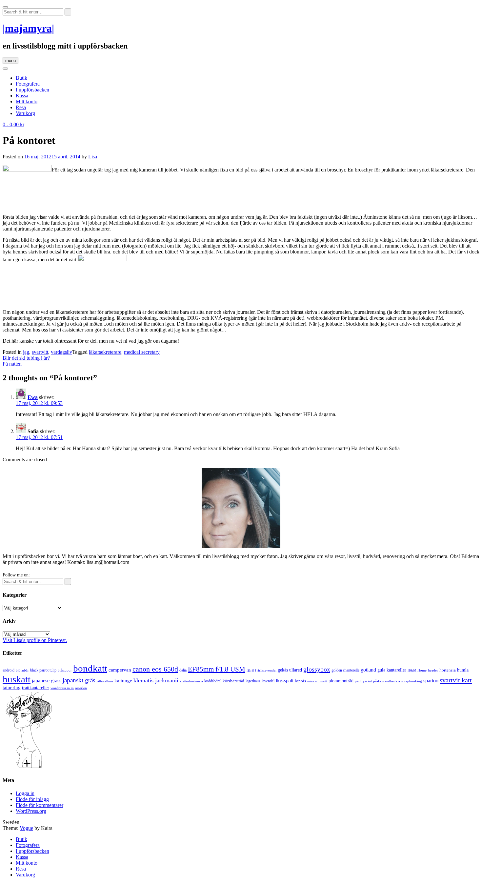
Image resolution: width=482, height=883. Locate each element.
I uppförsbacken (32, 89)
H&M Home (417, 670)
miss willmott (317, 681)
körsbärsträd (233, 680)
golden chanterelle (345, 670)
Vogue (26, 828)
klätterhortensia (191, 681)
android (8, 670)
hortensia (447, 670)
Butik (21, 78)
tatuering (12, 687)
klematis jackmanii (155, 680)
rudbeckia (392, 681)
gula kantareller (391, 670)
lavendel (268, 681)
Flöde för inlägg (32, 799)
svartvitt (40, 352)
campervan (120, 669)
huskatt (16, 679)
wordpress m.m (62, 688)
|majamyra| (28, 28)
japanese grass (46, 680)
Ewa (33, 397)
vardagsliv (61, 352)
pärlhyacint (363, 681)
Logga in (25, 793)
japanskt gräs (79, 680)
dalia (183, 670)
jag (26, 352)
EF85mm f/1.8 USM (216, 669)
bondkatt (90, 668)
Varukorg (25, 113)
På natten (12, 364)
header (433, 670)
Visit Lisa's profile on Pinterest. (35, 640)
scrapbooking (411, 681)
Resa (21, 107)
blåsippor (65, 670)
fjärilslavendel (265, 670)
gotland (368, 669)
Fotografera (28, 84)
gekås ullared (290, 670)
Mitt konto (26, 101)
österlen (81, 688)
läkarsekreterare (105, 352)
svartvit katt (456, 680)
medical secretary (142, 352)
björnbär (22, 670)
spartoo (430, 680)
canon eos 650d (155, 669)
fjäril (250, 670)
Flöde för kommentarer (39, 805)
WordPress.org (31, 811)
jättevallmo (104, 681)
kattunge (123, 680)
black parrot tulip (43, 670)
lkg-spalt (284, 680)
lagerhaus (253, 681)
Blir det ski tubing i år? (26, 358)
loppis (300, 680)
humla (463, 670)
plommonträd (341, 680)
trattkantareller (35, 687)
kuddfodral (212, 681)
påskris (378, 681)
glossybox (316, 669)
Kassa (22, 95)
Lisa (92, 156)
